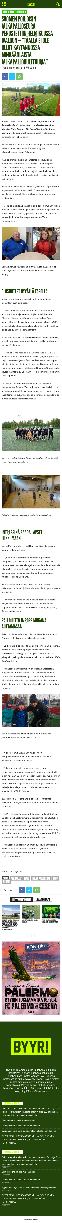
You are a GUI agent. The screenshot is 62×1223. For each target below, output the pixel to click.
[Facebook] (5, 76)
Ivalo (26, 878)
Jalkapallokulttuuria (14, 12)
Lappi (55, 878)
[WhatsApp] (19, 76)
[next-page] (32, 935)
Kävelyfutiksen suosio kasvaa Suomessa (30, 921)
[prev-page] (29, 935)
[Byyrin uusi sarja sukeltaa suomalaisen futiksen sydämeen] (51, 912)
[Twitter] (12, 76)
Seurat (6, 882)
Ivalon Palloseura (41, 878)
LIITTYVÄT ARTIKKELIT (21, 899)
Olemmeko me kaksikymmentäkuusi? (19, 1120)
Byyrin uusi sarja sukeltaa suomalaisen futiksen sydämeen (50, 921)
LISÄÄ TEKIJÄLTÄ (43, 899)
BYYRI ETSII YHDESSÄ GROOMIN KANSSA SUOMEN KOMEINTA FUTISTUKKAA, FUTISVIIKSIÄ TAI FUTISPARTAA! (28, 1139)
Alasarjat (16, 878)
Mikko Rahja (15, 68)
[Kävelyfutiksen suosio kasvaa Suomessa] (31, 912)
